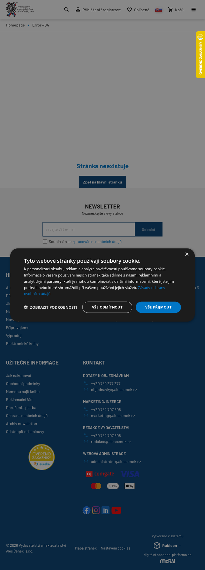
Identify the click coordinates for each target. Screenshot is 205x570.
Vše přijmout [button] (158, 307)
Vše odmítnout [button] (107, 307)
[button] (50, 307)
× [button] (186, 254)
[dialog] (102, 285)
